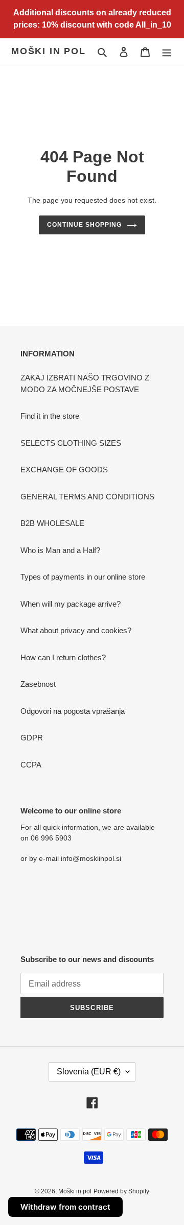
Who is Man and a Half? (60, 550)
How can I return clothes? (63, 657)
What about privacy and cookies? (75, 630)
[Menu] (166, 52)
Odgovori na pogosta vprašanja (72, 711)
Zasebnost (38, 684)
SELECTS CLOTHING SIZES (70, 443)
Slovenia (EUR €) (89, 1071)
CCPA (30, 764)
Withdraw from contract (65, 1207)
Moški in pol (48, 51)
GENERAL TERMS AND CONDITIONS (87, 496)
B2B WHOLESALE (52, 523)
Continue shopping (84, 224)
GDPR (31, 737)
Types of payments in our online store (82, 576)
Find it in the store (49, 416)
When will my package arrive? (70, 603)
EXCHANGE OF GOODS (64, 469)
